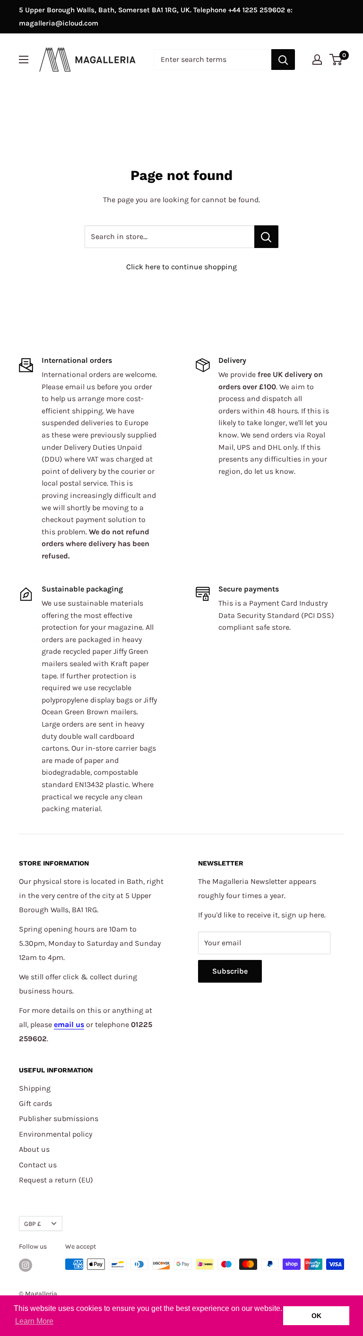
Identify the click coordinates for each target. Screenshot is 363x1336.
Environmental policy (55, 1134)
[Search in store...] (266, 236)
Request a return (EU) (56, 1179)
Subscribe (230, 971)
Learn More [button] (34, 1321)
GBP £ (32, 1223)
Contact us (38, 1164)
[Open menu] (23, 59)
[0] (336, 59)
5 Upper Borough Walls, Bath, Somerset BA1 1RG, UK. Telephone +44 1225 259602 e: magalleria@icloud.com (156, 16)
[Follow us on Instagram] (25, 1265)
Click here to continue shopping (181, 266)
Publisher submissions (58, 1118)
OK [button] (316, 1315)
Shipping (35, 1088)
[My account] (317, 59)
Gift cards (35, 1103)
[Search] (283, 59)
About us (34, 1149)
